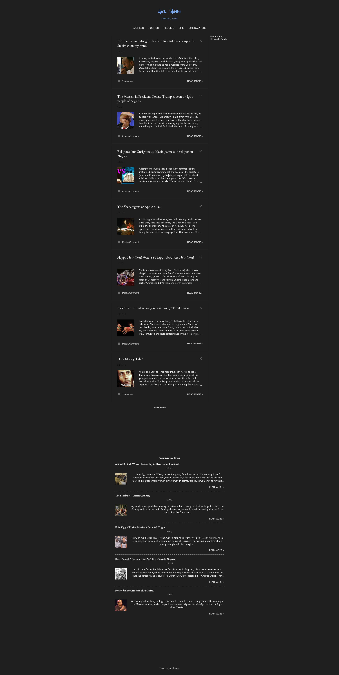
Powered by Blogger (169, 668)
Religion (169, 28)
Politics (154, 28)
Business (138, 28)
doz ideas (169, 11)
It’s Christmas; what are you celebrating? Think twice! (153, 308)
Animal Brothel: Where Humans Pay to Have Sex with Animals (147, 464)
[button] (201, 41)
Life (181, 28)
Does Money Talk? (130, 359)
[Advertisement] (230, 82)
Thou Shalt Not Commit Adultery (132, 495)
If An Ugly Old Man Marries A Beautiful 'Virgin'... (141, 527)
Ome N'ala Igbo (197, 28)
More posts (160, 407)
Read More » (195, 81)
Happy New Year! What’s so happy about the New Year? (155, 257)
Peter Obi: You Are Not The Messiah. (134, 590)
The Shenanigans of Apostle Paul (139, 207)
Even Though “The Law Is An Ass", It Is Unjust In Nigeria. (145, 559)
